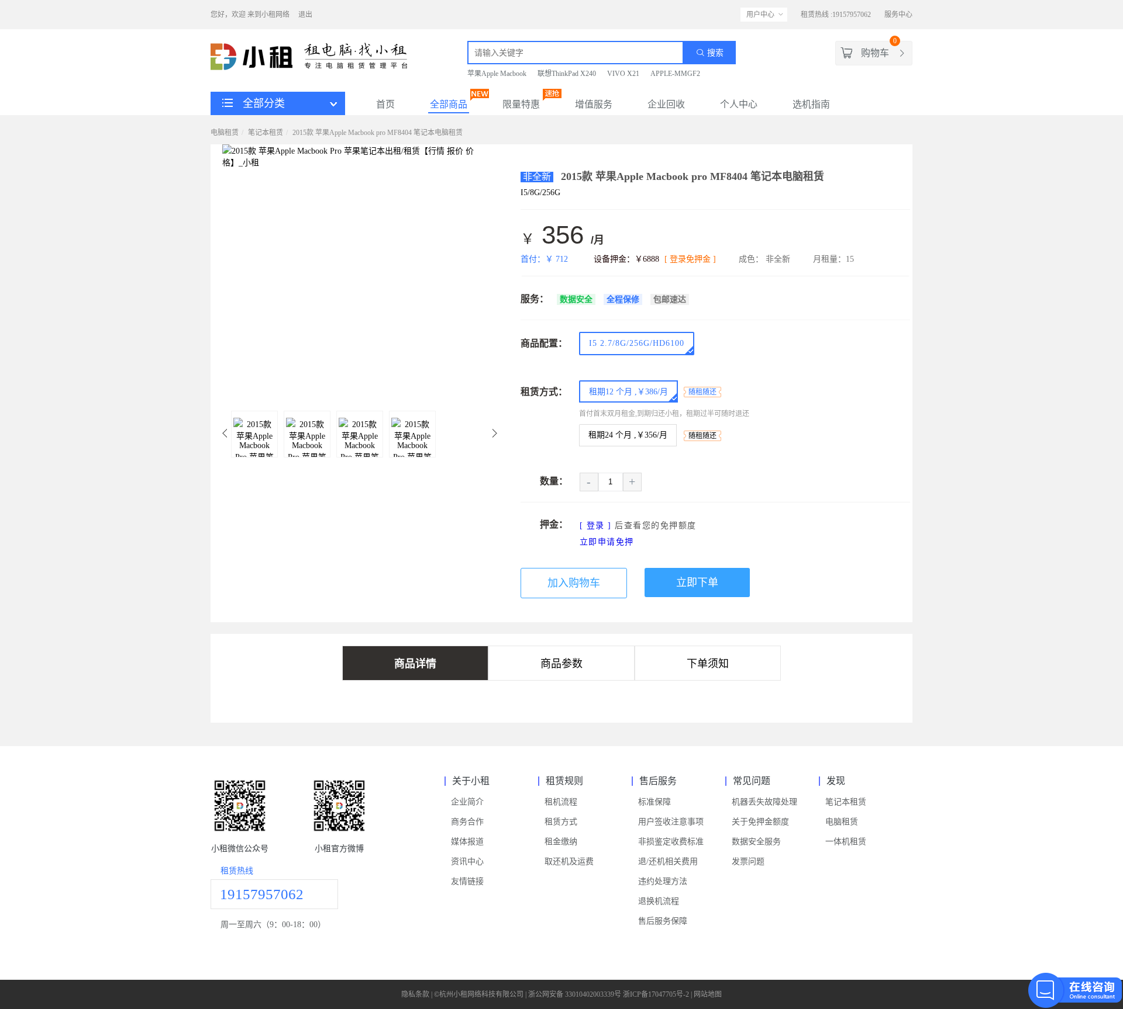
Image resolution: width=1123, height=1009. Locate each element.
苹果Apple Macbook (496, 74)
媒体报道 (467, 841)
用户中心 (760, 15)
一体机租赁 (845, 841)
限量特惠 (521, 104)
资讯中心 (467, 861)
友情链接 (467, 881)
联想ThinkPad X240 (567, 74)
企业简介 (467, 802)
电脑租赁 (225, 133)
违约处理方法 (662, 881)
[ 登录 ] (596, 525)
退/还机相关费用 (668, 861)
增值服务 (593, 104)
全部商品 (448, 104)
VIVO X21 (623, 74)
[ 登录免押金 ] (690, 259)
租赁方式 (561, 821)
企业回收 (666, 104)
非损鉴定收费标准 (671, 841)
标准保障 (654, 802)
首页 (385, 104)
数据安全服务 (756, 841)
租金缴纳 (561, 841)
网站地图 (708, 994)
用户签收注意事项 (671, 821)
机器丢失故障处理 (764, 802)
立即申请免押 (607, 542)
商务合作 (467, 821)
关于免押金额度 (760, 821)
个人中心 (738, 104)
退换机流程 (658, 901)
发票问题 (748, 861)
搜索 (714, 52)
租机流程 (561, 802)
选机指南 (811, 104)
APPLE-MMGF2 (675, 74)
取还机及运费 (569, 861)
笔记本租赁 (265, 133)
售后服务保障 (662, 921)
